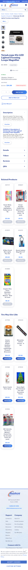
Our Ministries (18, 532)
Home (2, 14)
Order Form (9, 538)
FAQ (7, 521)
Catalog (17, 530)
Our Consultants (19, 524)
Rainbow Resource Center (14, 494)
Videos (6, 156)
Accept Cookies (13, 562)
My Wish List (9, 541)
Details (6, 150)
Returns (8, 535)
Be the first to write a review (9, 79)
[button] (3, 32)
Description (8, 113)
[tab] (4, 21)
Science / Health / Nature (11, 14)
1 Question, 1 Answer (6, 77)
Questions (8, 524)
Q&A (5, 166)
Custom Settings (14, 566)
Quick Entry (9, 530)
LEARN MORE (25, 1)
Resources (8, 527)
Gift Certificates (19, 527)
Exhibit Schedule (19, 521)
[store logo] (13, 5)
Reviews (6, 161)
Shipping (8, 532)
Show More (7, 124)
